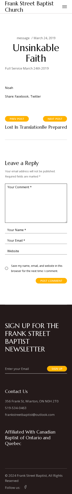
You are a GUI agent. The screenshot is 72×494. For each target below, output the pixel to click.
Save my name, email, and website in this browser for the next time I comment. (36, 268)
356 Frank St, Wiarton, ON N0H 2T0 (32, 401)
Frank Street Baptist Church (29, 6)
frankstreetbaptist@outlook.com (30, 414)
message (23, 38)
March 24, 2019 (44, 38)
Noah (9, 88)
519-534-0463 (15, 408)
